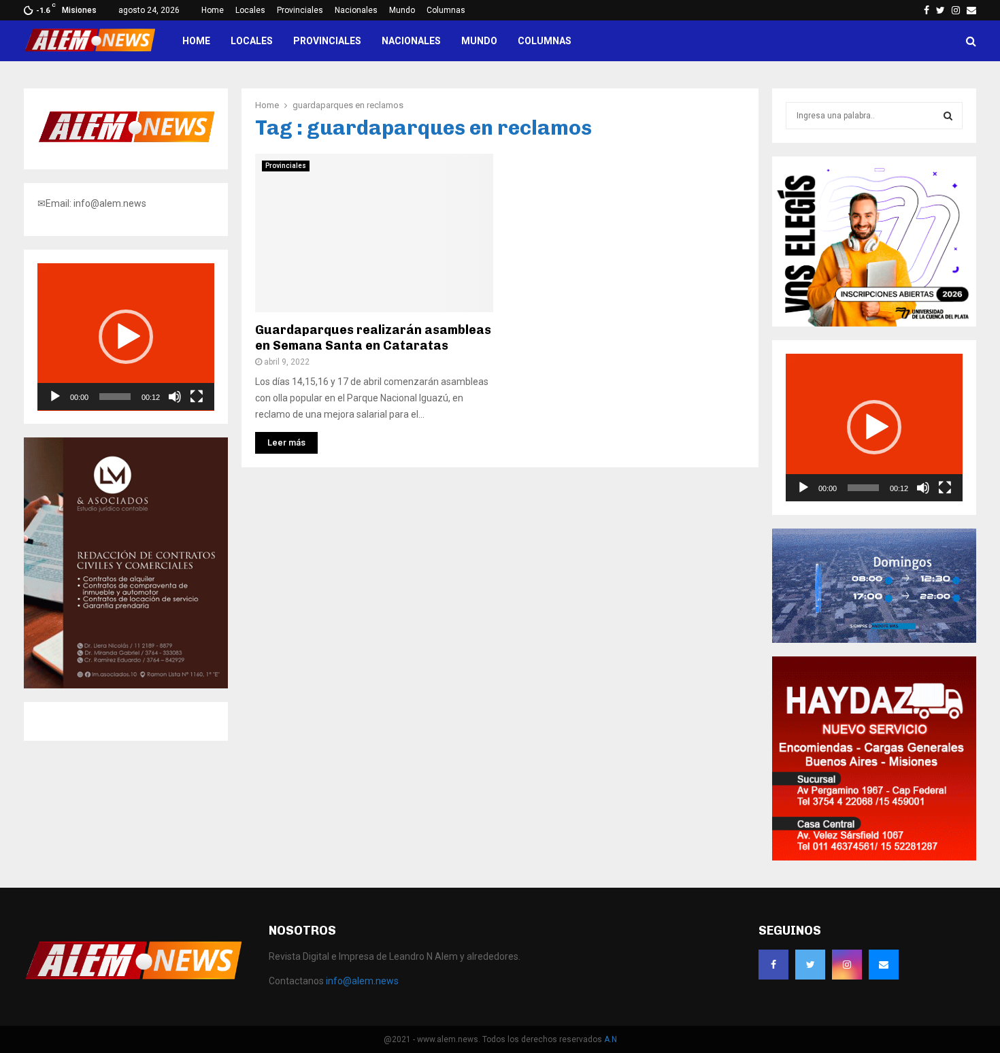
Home (212, 10)
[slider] (115, 396)
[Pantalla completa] (196, 396)
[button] (126, 337)
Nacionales (356, 10)
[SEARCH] (948, 115)
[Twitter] (810, 965)
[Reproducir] (55, 396)
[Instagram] (847, 965)
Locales (250, 10)
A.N (610, 1039)
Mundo (402, 10)
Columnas (446, 10)
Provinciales (300, 10)
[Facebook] (773, 965)
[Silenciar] (175, 396)
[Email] (884, 965)
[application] (125, 337)
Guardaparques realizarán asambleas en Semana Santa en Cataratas (373, 337)
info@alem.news (362, 980)
